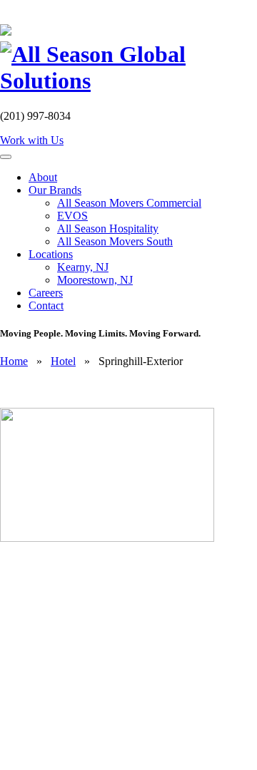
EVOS (72, 216)
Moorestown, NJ (95, 280)
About (43, 177)
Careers (46, 293)
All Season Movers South (115, 241)
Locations (51, 254)
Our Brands (55, 190)
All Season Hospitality (107, 228)
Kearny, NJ (83, 267)
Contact (46, 305)
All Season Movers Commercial (129, 203)
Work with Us (32, 140)
